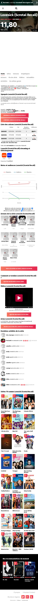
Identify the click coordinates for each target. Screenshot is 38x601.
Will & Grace (16, 510)
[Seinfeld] (6, 468)
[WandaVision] (6, 508)
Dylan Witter (31, 228)
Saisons (16, 74)
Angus (22, 228)
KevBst (8, 373)
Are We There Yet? (29, 530)
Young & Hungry (6, 530)
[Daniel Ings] (5, 223)
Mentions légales (14, 597)
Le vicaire (22, 245)
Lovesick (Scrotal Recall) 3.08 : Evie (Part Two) (15, 142)
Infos (9, 74)
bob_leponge (10, 335)
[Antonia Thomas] (13, 223)
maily (7, 351)
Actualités (30, 77)
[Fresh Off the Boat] (29, 508)
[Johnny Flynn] (31, 223)
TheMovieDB (25, 600)
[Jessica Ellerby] (31, 240)
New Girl (15, 431)
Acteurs (3, 77)
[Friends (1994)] (29, 409)
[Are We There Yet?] (29, 528)
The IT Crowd (5, 451)
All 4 (18, 111)
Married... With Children (17, 550)
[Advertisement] (19, 52)
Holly (5, 261)
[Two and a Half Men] (29, 429)
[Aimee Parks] (13, 256)
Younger (15, 471)
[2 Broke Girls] (6, 429)
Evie (14, 228)
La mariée (13, 261)
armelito (8, 346)
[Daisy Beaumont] (22, 240)
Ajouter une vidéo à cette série (19, 314)
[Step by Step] (18, 528)
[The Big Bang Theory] (18, 409)
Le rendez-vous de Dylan (31, 246)
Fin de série (13, 77)
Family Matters (5, 491)
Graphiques (25, 74)
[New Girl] (18, 429)
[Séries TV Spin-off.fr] (10, 8)
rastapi (8, 368)
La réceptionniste (13, 246)
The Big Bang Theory (16, 412)
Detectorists (5, 549)
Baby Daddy (27, 491)
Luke (5, 228)
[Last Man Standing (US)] (18, 488)
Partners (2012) (28, 549)
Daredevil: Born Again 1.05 (24, 2)
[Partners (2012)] (29, 547)
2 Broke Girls (5, 431)
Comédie (8, 109)
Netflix (23, 111)
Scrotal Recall (11, 112)
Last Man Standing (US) (17, 491)
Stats (3, 74)
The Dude (6, 2)
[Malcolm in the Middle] (18, 448)
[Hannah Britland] (13, 240)
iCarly (25, 451)
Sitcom (13, 109)
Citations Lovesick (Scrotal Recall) (14, 120)
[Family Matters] (6, 488)
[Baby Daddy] (29, 488)
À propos (17, 592)
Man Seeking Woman (28, 471)
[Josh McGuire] (22, 223)
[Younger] (18, 468)
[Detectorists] (6, 547)
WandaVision (5, 510)
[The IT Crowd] (6, 448)
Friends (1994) (28, 411)
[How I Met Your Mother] (6, 409)
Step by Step (16, 530)
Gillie (7, 379)
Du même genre (15, 81)
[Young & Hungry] (6, 528)
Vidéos (21, 77)
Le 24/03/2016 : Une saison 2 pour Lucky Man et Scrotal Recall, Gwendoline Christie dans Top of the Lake (16, 322)
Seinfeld (3, 471)
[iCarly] (29, 448)
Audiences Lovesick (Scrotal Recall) (15, 115)
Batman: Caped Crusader (29, 580)
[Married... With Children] (18, 547)
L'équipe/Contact (29, 592)
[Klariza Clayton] (5, 256)
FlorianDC (9, 340)
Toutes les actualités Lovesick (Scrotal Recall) (18, 326)
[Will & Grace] (18, 508)
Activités (4, 81)
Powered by (3, 161)
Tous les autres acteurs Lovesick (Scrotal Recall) (19, 269)
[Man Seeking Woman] (29, 468)
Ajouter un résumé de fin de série (14, 281)
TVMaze (19, 600)
